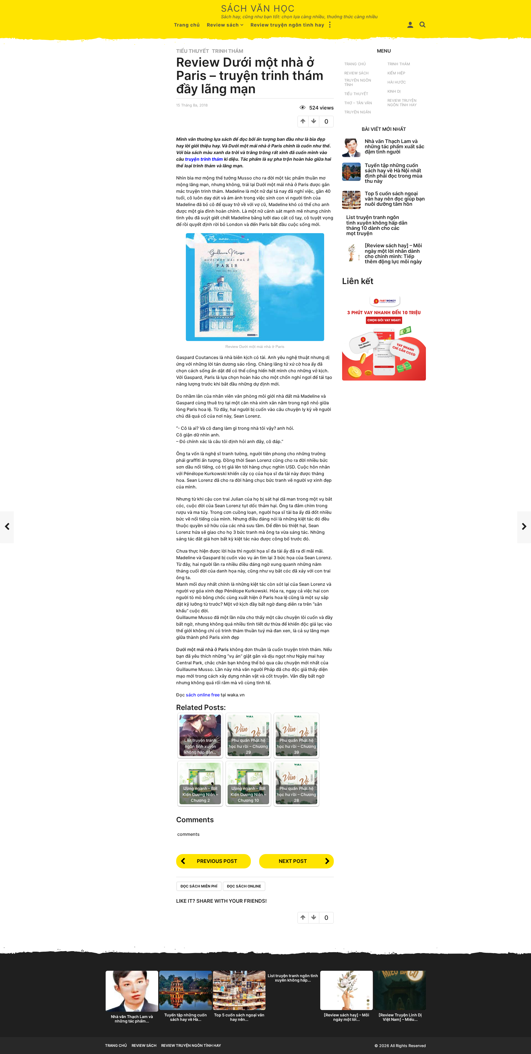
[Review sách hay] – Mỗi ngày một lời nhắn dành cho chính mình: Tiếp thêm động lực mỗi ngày (393, 253)
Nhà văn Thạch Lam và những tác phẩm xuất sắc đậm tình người (394, 146)
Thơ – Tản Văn (358, 103)
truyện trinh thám (203, 159)
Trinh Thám (227, 51)
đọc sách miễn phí (199, 886)
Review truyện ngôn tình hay (287, 25)
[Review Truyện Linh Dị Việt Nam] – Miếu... (400, 1017)
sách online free (203, 695)
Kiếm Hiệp (396, 73)
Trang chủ (187, 25)
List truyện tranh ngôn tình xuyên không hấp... (293, 977)
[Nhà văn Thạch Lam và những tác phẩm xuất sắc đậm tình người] (351, 148)
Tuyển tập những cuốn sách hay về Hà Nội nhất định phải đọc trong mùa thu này (393, 173)
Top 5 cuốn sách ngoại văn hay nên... (239, 1017)
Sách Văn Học (258, 8)
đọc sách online (244, 886)
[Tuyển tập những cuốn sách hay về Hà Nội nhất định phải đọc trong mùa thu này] (351, 172)
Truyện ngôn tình (357, 82)
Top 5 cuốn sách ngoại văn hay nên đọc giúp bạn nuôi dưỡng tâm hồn (395, 199)
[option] (132, 998)
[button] (329, 24)
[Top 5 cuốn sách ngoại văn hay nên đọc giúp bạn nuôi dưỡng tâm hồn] (351, 200)
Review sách (223, 25)
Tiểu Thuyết (192, 51)
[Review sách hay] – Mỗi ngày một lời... (346, 1017)
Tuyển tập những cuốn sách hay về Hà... (185, 1017)
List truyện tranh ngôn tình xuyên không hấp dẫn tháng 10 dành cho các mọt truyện (376, 225)
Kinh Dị (393, 91)
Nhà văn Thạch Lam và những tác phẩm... (132, 1018)
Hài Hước (396, 82)
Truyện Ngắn (357, 112)
